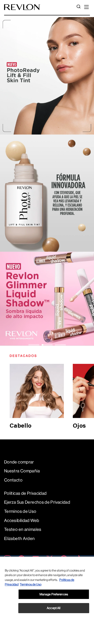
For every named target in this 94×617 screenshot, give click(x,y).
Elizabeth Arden (19, 538)
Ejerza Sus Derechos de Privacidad (37, 502)
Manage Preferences (54, 594)
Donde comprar (19, 462)
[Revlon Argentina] (22, 7)
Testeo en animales (22, 529)
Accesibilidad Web (21, 520)
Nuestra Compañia (22, 471)
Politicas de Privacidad (25, 493)
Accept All (53, 608)
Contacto (13, 480)
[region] (47, 587)
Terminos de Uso (20, 511)
